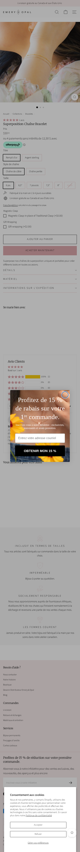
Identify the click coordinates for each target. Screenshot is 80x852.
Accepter (38, 825)
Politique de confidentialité (39, 815)
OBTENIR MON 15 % (40, 451)
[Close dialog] (65, 395)
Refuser (38, 834)
